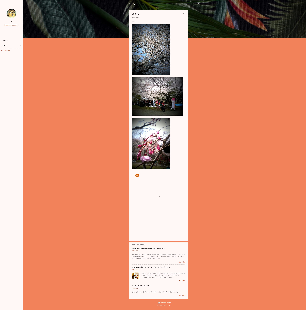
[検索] (199, 4)
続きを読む (182, 262)
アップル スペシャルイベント (141, 286)
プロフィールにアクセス (11, 25)
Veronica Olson (168, 305)
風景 (137, 175)
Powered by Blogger (165, 302)
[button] (184, 13)
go (11, 21)
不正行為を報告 (5, 50)
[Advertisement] (195, 34)
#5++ (135, 4)
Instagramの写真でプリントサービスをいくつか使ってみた (151, 267)
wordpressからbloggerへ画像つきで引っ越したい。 (149, 248)
